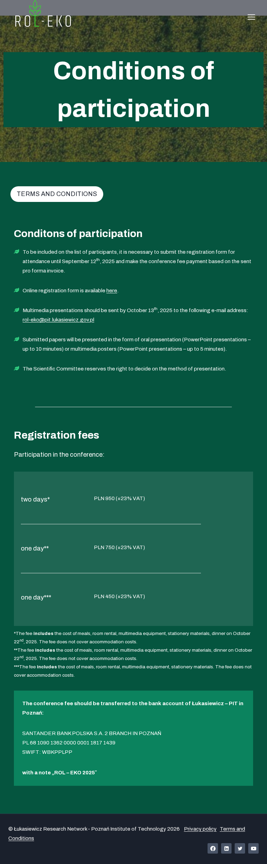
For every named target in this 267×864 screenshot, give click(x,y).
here (111, 290)
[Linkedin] (226, 848)
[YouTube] (253, 848)
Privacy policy (200, 829)
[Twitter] (240, 848)
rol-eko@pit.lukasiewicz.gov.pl (58, 320)
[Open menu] (251, 16)
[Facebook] (213, 848)
